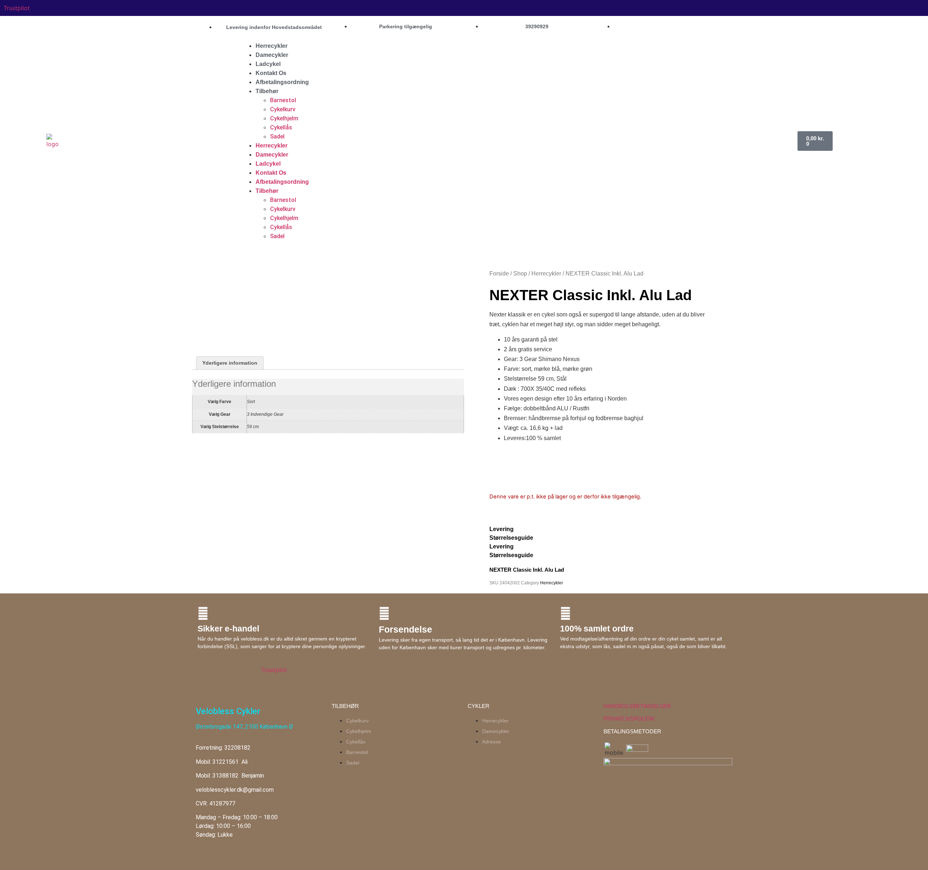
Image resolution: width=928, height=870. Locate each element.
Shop (520, 273)
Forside (499, 273)
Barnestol (283, 100)
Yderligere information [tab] (229, 363)
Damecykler (272, 55)
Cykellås (281, 127)
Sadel (277, 136)
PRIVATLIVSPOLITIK (629, 719)
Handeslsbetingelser (637, 706)
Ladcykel (268, 64)
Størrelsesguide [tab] (511, 538)
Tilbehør (267, 91)
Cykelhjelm (284, 118)
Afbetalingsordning (282, 82)
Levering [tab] (501, 529)
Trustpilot (17, 8)
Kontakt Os (271, 73)
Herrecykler (271, 46)
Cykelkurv (282, 109)
